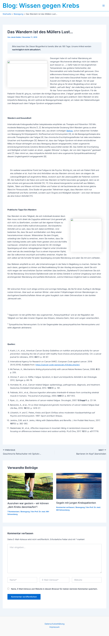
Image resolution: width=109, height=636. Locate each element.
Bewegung (25, 512)
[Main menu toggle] (103, 5)
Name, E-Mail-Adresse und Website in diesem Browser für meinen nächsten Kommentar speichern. (54, 589)
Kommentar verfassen (65, 507)
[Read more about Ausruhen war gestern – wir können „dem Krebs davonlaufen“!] (30, 486)
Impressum (54, 627)
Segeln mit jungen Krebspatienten (76, 502)
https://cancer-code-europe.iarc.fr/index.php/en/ (57, 365)
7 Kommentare (13, 512)
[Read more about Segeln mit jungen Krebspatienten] (79, 486)
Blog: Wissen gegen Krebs (41, 5)
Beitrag (69, 131)
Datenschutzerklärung (54, 624)
